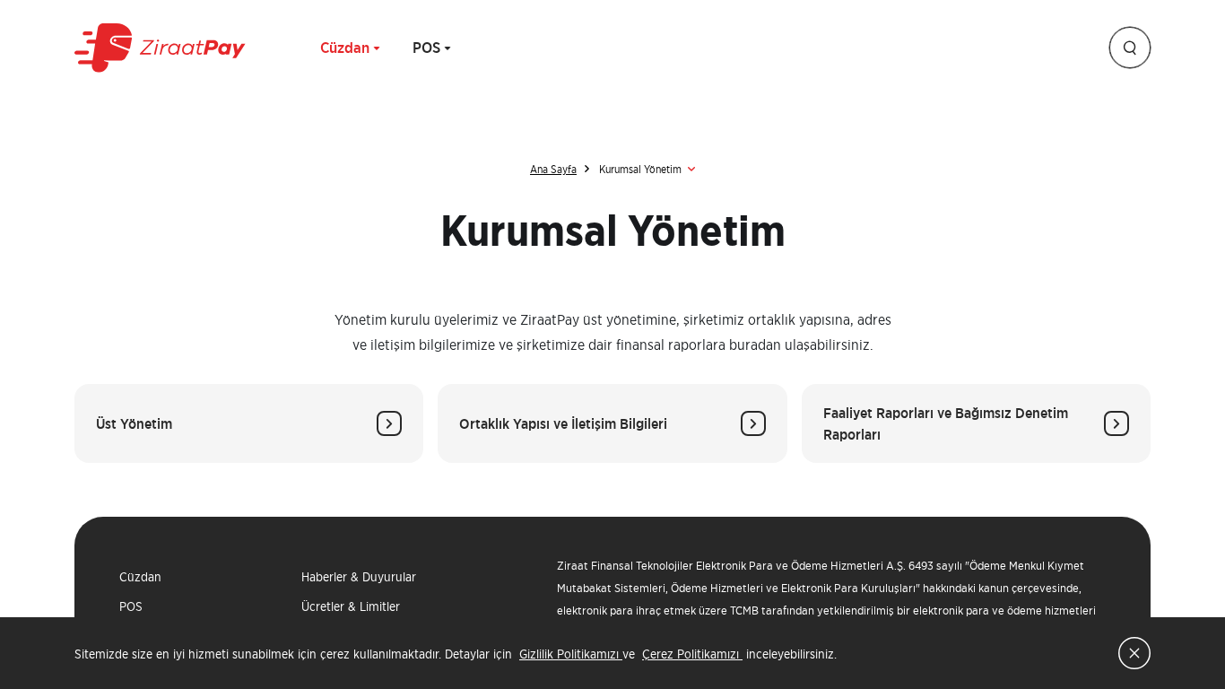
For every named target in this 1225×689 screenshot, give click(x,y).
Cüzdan (344, 47)
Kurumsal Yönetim (640, 169)
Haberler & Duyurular (358, 576)
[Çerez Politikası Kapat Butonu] (1134, 653)
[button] (1130, 47)
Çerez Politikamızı (692, 653)
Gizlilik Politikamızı (570, 653)
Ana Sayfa (553, 169)
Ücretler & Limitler (350, 606)
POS (426, 47)
